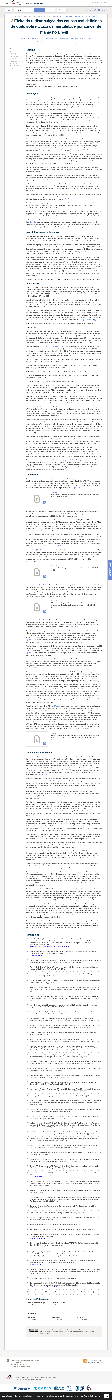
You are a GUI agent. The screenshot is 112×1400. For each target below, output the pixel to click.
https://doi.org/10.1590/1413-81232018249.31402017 (71, 16)
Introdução (14, 54)
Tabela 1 (79, 705)
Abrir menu (7, 3)
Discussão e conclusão (17, 61)
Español (96, 2)
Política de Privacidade (93, 1396)
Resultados (14, 58)
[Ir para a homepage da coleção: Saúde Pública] (13, 3)
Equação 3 (33, 222)
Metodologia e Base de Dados (17, 56)
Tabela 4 (58, 923)
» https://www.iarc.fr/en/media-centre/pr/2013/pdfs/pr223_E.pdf (50, 1164)
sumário (18, 10)
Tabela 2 (40, 767)
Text (11, 51)
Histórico (12, 68)
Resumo (12, 49)
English (105, 2)
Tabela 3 (43, 802)
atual (39, 10)
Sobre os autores (69, 42)
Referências (13, 63)
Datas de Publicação (16, 66)
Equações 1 (88, 319)
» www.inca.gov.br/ (36, 1172)
